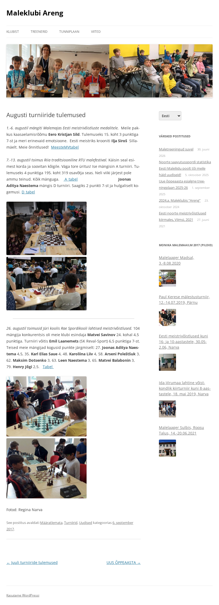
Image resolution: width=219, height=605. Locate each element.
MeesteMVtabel (65, 147)
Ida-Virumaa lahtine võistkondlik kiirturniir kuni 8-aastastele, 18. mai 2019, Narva (185, 349)
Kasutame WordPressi (22, 595)
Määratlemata (51, 522)
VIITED (96, 31)
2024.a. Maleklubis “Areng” (180, 200)
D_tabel (28, 191)
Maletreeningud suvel (176, 149)
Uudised (85, 522)
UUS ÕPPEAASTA (124, 562)
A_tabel (71, 179)
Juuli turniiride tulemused (32, 562)
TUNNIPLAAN (69, 31)
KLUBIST (12, 31)
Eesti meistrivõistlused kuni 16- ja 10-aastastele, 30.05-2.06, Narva (183, 302)
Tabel (48, 366)
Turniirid (70, 522)
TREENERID (39, 31)
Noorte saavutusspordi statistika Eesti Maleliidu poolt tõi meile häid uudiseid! (185, 168)
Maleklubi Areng (34, 13)
